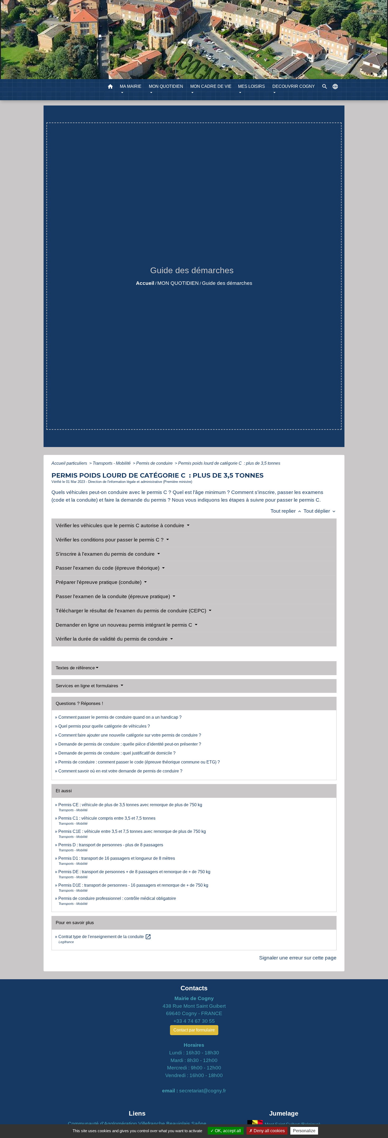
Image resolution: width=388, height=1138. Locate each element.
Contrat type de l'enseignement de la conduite (104, 936)
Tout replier (286, 511)
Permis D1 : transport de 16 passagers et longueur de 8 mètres (116, 858)
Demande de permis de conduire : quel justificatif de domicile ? (117, 753)
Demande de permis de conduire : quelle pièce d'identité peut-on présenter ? (129, 744)
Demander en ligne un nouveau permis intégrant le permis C (124, 625)
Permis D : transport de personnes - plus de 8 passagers (110, 845)
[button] (110, 87)
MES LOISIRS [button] (251, 86)
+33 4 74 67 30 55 (194, 1021)
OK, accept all (227, 1131)
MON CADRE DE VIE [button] (210, 86)
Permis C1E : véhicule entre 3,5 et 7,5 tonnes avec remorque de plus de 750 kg (132, 831)
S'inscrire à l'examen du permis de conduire (106, 554)
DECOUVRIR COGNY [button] (293, 86)
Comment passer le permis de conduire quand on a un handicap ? (120, 717)
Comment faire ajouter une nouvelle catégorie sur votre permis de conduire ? (129, 735)
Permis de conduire (155, 463)
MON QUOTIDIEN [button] (166, 86)
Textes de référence (75, 667)
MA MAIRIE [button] (130, 86)
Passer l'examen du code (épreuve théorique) (108, 568)
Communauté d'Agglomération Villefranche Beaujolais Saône (137, 1123)
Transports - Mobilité (112, 463)
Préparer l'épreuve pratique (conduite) (99, 582)
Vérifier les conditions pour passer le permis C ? (110, 539)
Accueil (145, 283)
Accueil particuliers (69, 463)
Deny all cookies (269, 1131)
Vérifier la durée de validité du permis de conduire (112, 639)
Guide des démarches (227, 283)
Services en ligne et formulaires (88, 685)
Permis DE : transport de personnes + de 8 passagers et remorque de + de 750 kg (134, 872)
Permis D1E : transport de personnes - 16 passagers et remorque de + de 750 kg (133, 885)
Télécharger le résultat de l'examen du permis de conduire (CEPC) (131, 610)
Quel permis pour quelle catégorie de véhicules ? (104, 726)
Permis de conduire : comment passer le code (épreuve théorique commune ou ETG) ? (139, 762)
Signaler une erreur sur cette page (298, 958)
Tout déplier (320, 511)
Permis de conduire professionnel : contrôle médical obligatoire (117, 898)
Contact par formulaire (194, 1030)
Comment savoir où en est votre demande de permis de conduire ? (120, 771)
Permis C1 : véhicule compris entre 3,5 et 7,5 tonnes (106, 818)
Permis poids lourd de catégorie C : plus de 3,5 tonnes (229, 463)
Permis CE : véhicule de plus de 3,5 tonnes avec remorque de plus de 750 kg (130, 805)
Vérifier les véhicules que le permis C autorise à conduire (121, 525)
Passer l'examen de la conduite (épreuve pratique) (113, 596)
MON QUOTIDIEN (178, 283)
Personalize (304, 1131)
